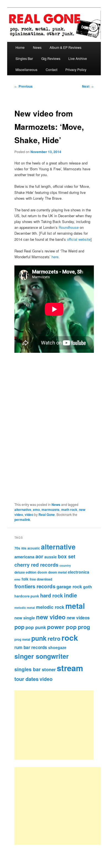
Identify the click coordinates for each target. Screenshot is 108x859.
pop (19, 627)
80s (23, 548)
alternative (22, 509)
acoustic (33, 548)
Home (20, 47)
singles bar (27, 669)
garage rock (69, 586)
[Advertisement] (60, 725)
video (29, 514)
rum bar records (30, 647)
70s (17, 548)
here (55, 256)
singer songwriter (41, 656)
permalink (22, 519)
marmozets (51, 509)
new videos (78, 618)
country (65, 565)
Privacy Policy (75, 69)
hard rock (51, 595)
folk (25, 579)
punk (39, 638)
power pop (62, 627)
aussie (50, 556)
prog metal (22, 639)
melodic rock (50, 607)
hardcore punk (26, 596)
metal (75, 605)
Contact (51, 69)
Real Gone (46, 514)
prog (84, 627)
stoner (49, 669)
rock (69, 637)
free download (41, 579)
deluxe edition (25, 572)
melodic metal (24, 607)
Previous (23, 86)
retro (54, 638)
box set (66, 556)
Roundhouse (69, 227)
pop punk (35, 627)
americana (24, 557)
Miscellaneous (26, 69)
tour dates (26, 679)
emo (36, 509)
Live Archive (77, 58)
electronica (78, 572)
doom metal (57, 572)
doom (42, 572)
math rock (69, 509)
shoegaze (57, 647)
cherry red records (36, 564)
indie (70, 595)
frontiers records (34, 586)
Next (88, 86)
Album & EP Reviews (65, 47)
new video (51, 616)
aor (39, 556)
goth (87, 587)
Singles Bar (24, 58)
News (37, 47)
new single (24, 617)
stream (70, 668)
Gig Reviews (50, 58)
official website (79, 239)
